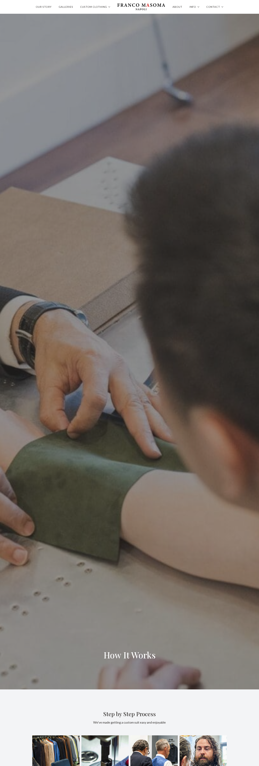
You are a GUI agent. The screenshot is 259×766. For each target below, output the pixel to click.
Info (192, 6)
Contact (213, 6)
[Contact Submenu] (223, 7)
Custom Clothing (93, 6)
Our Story (44, 6)
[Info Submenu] (199, 7)
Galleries (66, 6)
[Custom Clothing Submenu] (110, 7)
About (177, 6)
